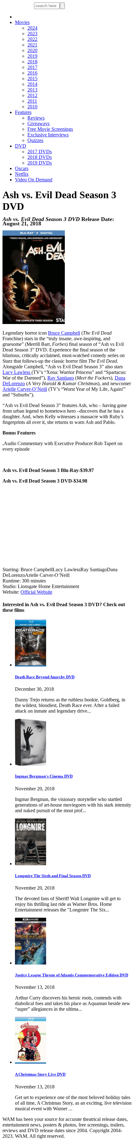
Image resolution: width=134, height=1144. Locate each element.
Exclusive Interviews (48, 134)
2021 (32, 44)
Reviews (36, 117)
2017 (32, 67)
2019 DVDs (39, 162)
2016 (32, 73)
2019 (32, 56)
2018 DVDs (39, 157)
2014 (32, 84)
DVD (20, 146)
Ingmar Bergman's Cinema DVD (44, 776)
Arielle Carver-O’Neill (24, 389)
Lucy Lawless (16, 372)
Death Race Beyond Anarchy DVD (44, 677)
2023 (32, 33)
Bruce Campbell (64, 333)
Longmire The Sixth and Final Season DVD (53, 875)
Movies (22, 22)
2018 (32, 61)
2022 (32, 39)
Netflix (22, 174)
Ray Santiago (60, 378)
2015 (32, 78)
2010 (32, 106)
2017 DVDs (39, 151)
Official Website (36, 592)
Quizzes (35, 140)
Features (23, 112)
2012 (32, 95)
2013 (32, 89)
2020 (32, 50)
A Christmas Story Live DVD (40, 1074)
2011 (32, 101)
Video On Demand (33, 179)
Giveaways (38, 123)
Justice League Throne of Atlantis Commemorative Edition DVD (71, 975)
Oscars (21, 168)
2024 (32, 28)
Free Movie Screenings (50, 129)
